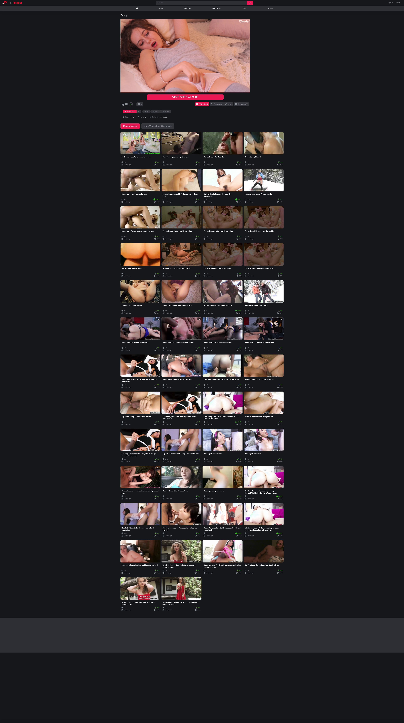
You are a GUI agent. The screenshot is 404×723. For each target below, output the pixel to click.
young (146, 111)
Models (270, 8)
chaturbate (165, 111)
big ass (155, 111)
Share (230, 104)
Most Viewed (216, 8)
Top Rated (187, 8)
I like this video (123, 104)
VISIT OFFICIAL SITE (185, 97)
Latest (160, 8)
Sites (244, 8)
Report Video (218, 104)
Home (137, 8)
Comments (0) (243, 104)
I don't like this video (126, 104)
